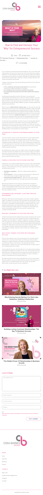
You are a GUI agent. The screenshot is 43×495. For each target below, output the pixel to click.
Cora (15, 55)
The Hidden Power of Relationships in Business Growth (22, 362)
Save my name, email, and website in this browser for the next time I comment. (20, 414)
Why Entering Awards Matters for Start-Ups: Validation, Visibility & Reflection (21, 298)
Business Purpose (8, 58)
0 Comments (23, 63)
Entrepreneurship (22, 58)
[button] (39, 7)
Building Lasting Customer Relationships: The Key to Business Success (21, 330)
